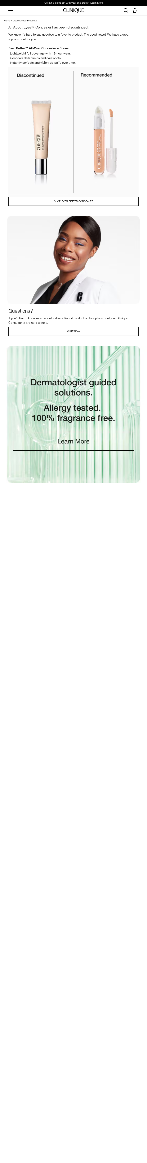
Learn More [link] (96, 2)
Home (7, 20)
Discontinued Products (25, 20)
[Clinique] (73, 10)
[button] (135, 10)
